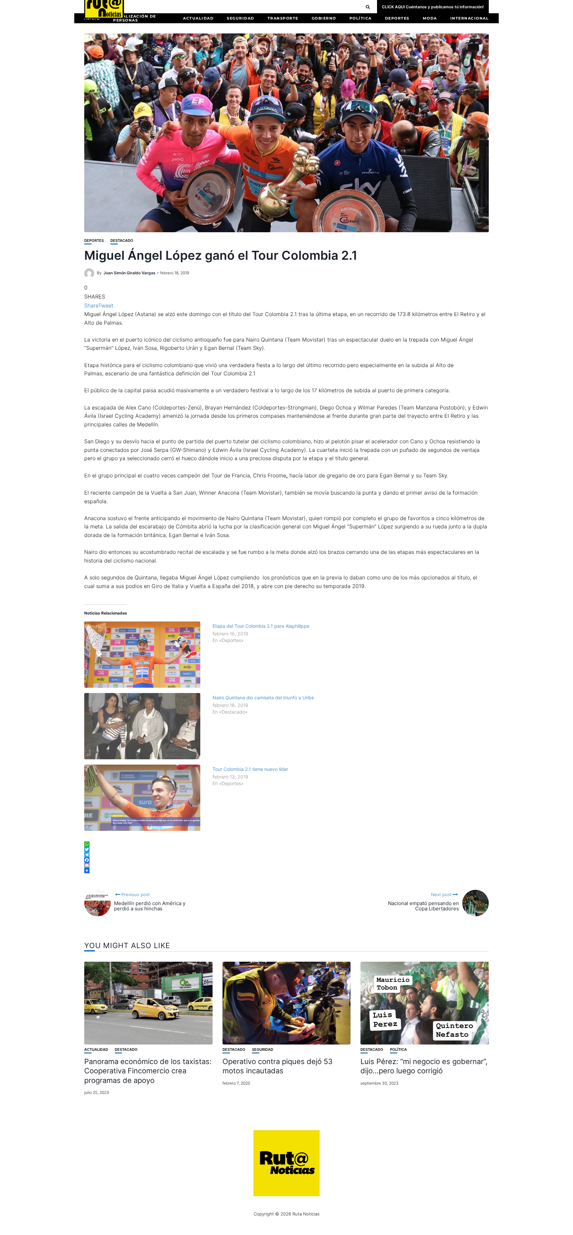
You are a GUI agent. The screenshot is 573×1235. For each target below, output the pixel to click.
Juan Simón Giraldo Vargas (129, 272)
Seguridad (240, 18)
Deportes (397, 18)
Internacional (469, 18)
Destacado (121, 240)
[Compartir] (286, 870)
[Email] (286, 865)
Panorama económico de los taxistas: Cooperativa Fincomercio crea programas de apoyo (148, 1071)
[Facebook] (286, 860)
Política (361, 18)
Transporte (283, 18)
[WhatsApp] (286, 844)
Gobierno (324, 18)
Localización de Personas (134, 18)
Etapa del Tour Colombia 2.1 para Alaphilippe (261, 626)
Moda (430, 18)
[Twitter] (286, 849)
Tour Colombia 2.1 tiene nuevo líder (250, 769)
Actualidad (198, 18)
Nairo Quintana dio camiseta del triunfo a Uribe (263, 697)
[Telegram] (286, 854)
